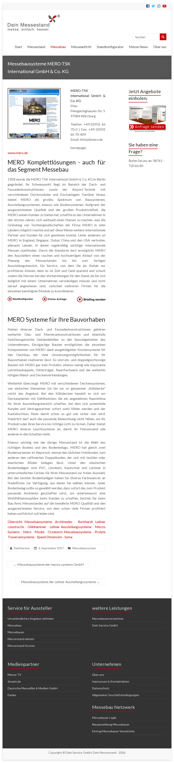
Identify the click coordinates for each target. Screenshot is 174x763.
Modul (39, 532)
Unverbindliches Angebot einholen (31, 618)
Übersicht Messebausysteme (30, 522)
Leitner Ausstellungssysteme (70, 527)
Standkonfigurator (110, 47)
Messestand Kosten (21, 645)
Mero (27, 532)
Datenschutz (100, 688)
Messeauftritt (81, 47)
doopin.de (14, 681)
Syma (68, 537)
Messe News (138, 47)
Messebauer (16, 632)
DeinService (22, 548)
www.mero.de (18, 153)
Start (18, 47)
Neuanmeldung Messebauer (110, 724)
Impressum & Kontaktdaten (110, 681)
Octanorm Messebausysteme (69, 532)
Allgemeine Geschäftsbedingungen (115, 695)
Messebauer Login (104, 717)
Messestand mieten (21, 639)
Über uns (159, 47)
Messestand (36, 47)
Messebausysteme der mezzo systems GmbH (48, 564)
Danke (12, 695)
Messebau (58, 47)
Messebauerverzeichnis (107, 618)
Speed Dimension (49, 537)
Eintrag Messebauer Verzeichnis (113, 731)
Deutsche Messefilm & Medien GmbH (33, 688)
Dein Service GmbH (105, 625)
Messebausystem (84, 548)
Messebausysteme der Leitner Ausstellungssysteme (60, 582)
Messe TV (14, 674)
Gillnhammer (37, 527)
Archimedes (63, 522)
